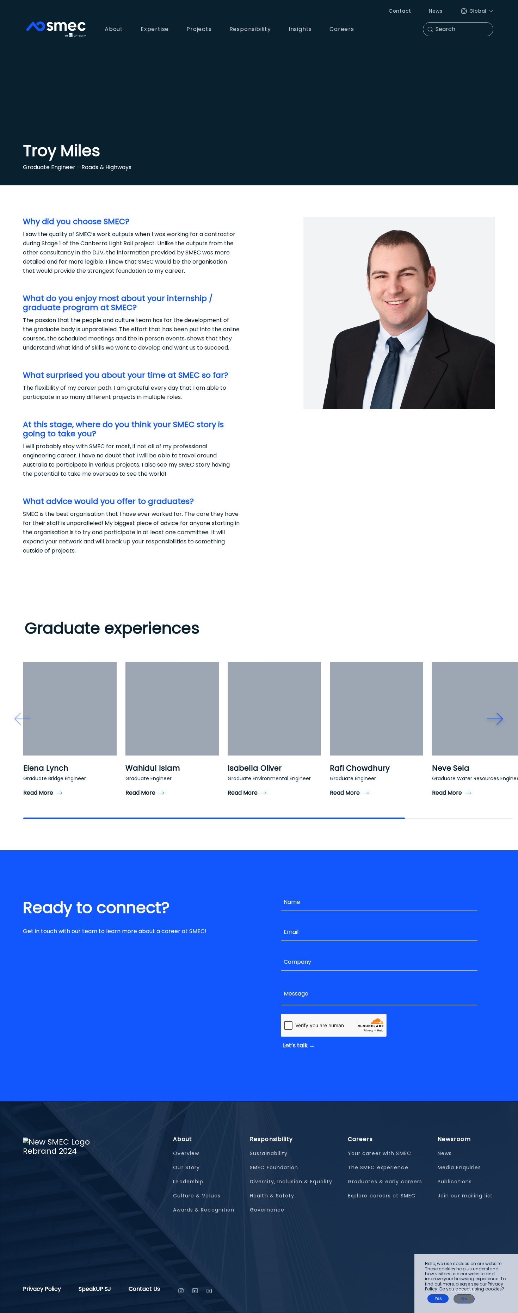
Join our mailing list (465, 1195)
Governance (267, 1209)
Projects (198, 29)
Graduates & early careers (385, 1181)
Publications (455, 1181)
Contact (400, 10)
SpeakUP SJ (95, 1289)
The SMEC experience (378, 1167)
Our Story (186, 1167)
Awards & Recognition (203, 1209)
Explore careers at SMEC (381, 1195)
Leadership (188, 1181)
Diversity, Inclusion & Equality (291, 1181)
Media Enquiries (459, 1167)
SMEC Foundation (274, 1167)
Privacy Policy (42, 1289)
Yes (438, 1298)
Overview (186, 1153)
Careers (360, 1139)
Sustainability (269, 1153)
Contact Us (144, 1289)
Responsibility (271, 1139)
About (182, 1139)
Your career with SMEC (379, 1153)
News (436, 10)
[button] (22, 719)
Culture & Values (197, 1195)
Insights (300, 29)
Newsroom (454, 1139)
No (464, 1298)
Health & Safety (272, 1195)
